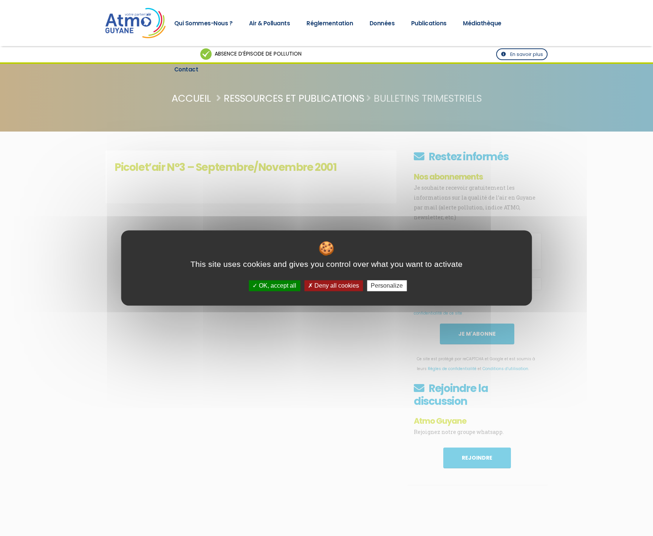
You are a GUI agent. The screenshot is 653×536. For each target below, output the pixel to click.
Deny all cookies (336, 285)
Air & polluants (269, 23)
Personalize (387, 285)
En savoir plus (526, 54)
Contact (186, 69)
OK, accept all (276, 285)
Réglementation (329, 23)
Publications (429, 23)
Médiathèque (482, 23)
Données (382, 23)
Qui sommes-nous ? (203, 23)
